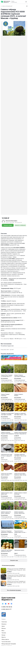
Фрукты (4, 637)
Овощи (3, 635)
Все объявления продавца (14, 590)
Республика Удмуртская (7, 345)
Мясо (3, 630)
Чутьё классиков (6, 641)
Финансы (4, 624)
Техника (4, 632)
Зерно (3, 626)
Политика (4, 621)
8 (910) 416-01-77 (6, 609)
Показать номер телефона (8, 226)
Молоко (4, 628)
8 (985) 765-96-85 (7, 607)
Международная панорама (9, 643)
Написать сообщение (20, 225)
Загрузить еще (14, 560)
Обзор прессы (5, 639)
